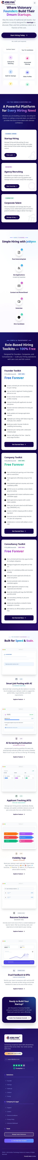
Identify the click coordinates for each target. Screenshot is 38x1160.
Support (9, 1107)
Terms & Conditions (12, 1115)
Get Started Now (18, 444)
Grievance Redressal (12, 1123)
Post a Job (10, 155)
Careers (9, 1111)
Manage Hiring (11, 217)
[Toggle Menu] (35, 3)
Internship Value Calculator (20, 1140)
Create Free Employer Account (18, 1018)
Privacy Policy (10, 1119)
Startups (9, 1084)
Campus (9, 1092)
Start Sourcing (11, 186)
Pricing (9, 1096)
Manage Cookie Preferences (19, 1134)
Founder (9, 1081)
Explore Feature (18, 699)
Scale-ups (9, 1088)
